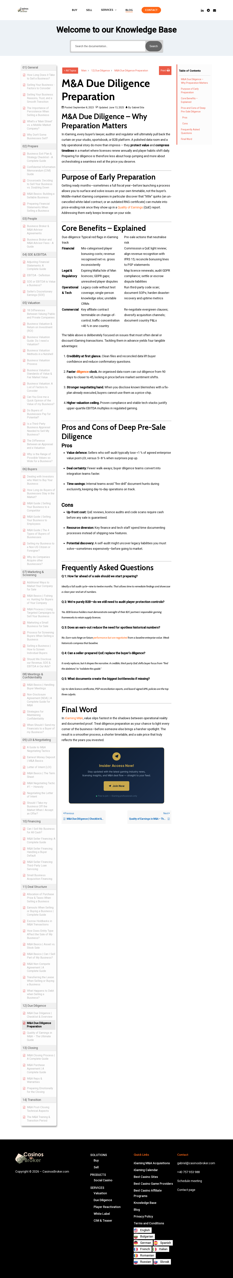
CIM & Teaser (103, 1220)
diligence (82, 371)
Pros (184, 117)
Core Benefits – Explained (189, 100)
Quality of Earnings (130, 207)
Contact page (186, 1190)
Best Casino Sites (146, 1177)
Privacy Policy (143, 1216)
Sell (96, 1167)
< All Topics (70, 70)
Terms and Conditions (149, 1223)
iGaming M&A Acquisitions (152, 1163)
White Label (102, 1213)
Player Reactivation (107, 1207)
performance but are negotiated (110, 637)
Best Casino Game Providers (153, 1183)
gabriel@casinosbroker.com (196, 1163)
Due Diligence (103, 1200)
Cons (185, 123)
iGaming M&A (74, 718)
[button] (38, 68)
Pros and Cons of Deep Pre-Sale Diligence (193, 110)
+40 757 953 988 (188, 1172)
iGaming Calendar (146, 1170)
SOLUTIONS (98, 1155)
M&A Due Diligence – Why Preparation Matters (194, 81)
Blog (137, 1209)
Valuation (100, 1193)
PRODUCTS (98, 1175)
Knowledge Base (145, 1203)
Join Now (119, 786)
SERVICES (97, 1188)
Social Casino (103, 1180)
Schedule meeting (189, 1181)
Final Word (186, 139)
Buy (96, 1160)
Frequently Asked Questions (190, 131)
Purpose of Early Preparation (190, 90)
